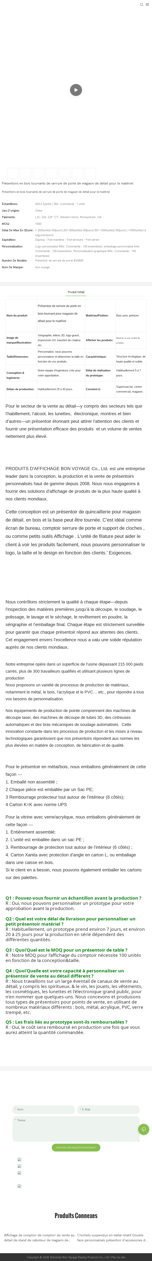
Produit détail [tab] (76, 292)
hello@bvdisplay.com (40, 1166)
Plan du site (118, 1257)
